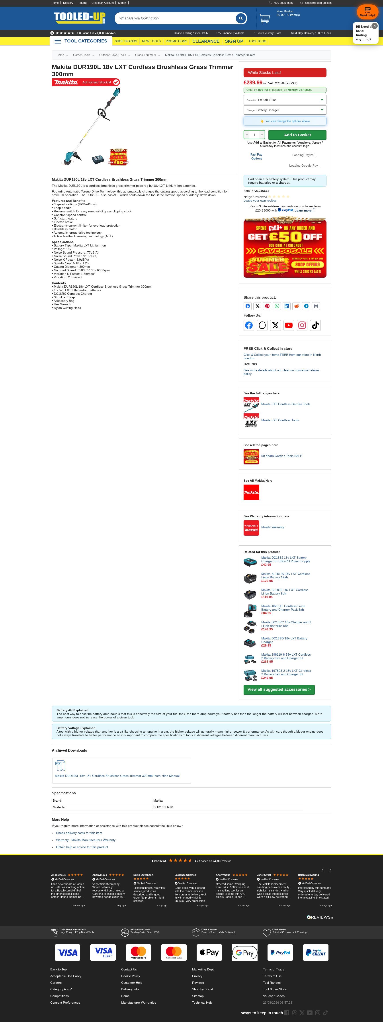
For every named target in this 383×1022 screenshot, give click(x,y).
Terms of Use (272, 976)
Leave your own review (260, 200)
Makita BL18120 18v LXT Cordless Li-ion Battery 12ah (285, 575)
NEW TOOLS (151, 41)
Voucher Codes (274, 996)
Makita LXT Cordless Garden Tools (285, 404)
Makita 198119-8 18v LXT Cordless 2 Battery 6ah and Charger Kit (286, 656)
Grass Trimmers (145, 55)
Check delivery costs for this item (79, 833)
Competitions (59, 996)
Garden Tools (81, 55)
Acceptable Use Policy (65, 976)
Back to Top (58, 969)
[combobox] (175, 18)
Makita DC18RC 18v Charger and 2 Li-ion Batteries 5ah (286, 623)
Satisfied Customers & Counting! (289, 930)
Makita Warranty (272, 527)
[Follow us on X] (275, 325)
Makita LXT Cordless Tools (280, 420)
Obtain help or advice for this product (82, 847)
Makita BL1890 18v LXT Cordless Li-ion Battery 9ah (284, 591)
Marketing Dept (203, 969)
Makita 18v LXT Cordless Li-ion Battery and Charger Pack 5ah (283, 607)
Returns (82, 2)
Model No (59, 807)
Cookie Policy (130, 976)
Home (55, 2)
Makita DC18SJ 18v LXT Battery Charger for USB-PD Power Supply (285, 559)
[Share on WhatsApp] (277, 306)
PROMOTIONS (176, 41)
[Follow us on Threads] (262, 325)
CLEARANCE (205, 41)
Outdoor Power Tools (112, 55)
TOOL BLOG (257, 41)
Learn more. (304, 210)
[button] (323, 870)
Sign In (122, 2)
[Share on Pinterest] (267, 306)
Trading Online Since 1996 (145, 930)
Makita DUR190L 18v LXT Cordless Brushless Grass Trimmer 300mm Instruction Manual (117, 776)
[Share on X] (257, 306)
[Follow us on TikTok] (315, 325)
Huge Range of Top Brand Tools (77, 930)
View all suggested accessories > (279, 689)
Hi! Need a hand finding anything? (363, 33)
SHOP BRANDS (126, 41)
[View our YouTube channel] (288, 325)
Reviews (198, 982)
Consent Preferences (65, 1002)
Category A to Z (61, 989)
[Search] (241, 18)
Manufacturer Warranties (138, 1002)
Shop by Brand (202, 989)
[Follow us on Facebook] (249, 325)
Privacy (197, 976)
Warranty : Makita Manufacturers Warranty (85, 840)
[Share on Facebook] (248, 306)
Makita (158, 800)
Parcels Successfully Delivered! (218, 930)
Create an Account (103, 2)
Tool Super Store (275, 989)
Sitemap (198, 996)
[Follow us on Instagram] (302, 325)
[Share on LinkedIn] (287, 306)
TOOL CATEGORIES (85, 40)
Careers (56, 982)
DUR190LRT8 (163, 807)
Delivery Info (130, 989)
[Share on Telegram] (306, 306)
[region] (191, 890)
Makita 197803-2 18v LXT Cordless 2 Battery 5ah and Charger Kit (286, 672)
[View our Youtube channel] (309, 1012)
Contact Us (129, 969)
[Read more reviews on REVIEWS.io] (320, 917)
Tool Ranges (272, 982)
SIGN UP (234, 41)
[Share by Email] (316, 306)
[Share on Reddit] (296, 306)
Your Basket (285, 11)
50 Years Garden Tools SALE (281, 456)
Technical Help (202, 1002)
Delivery (68, 2)
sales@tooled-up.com (318, 2)
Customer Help (131, 982)
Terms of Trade (273, 969)
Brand (57, 800)
